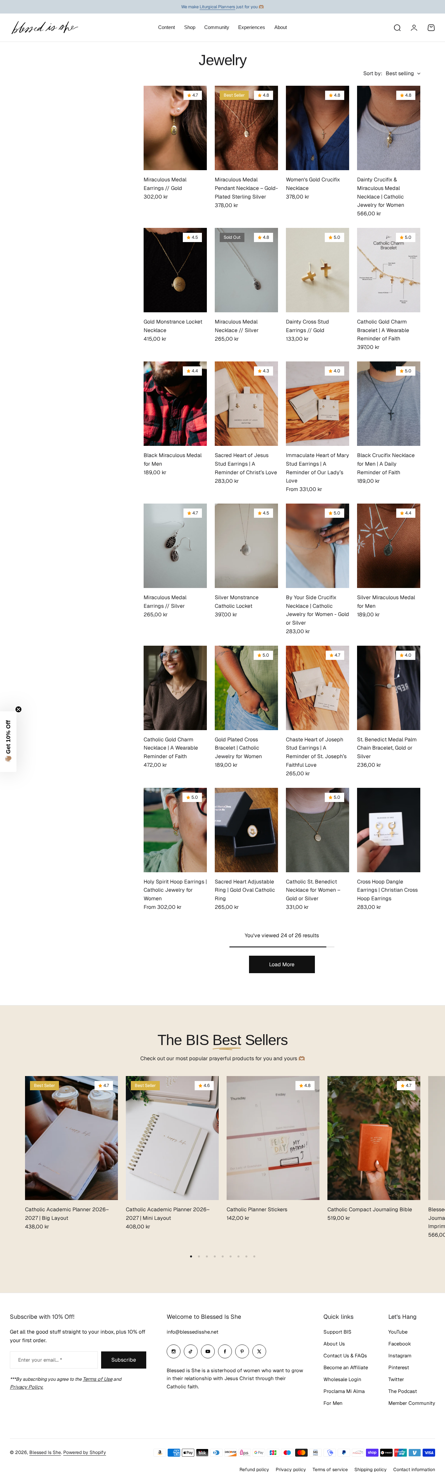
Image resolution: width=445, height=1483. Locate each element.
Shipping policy (370, 1469)
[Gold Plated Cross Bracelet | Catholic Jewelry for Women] (246, 688)
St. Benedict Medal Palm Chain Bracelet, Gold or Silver (387, 748)
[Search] (397, 27)
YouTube (397, 1332)
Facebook (399, 1344)
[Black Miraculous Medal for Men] (175, 403)
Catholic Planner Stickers (257, 1209)
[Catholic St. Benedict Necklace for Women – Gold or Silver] (317, 830)
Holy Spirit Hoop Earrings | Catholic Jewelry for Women (175, 890)
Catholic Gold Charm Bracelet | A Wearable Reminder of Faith (383, 330)
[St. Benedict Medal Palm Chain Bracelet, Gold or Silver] (388, 688)
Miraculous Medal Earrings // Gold (165, 184)
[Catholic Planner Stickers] (273, 1138)
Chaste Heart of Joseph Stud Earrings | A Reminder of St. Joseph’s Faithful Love (316, 752)
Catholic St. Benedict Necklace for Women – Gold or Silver (313, 890)
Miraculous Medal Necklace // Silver (237, 326)
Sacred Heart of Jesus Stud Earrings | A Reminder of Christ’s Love (246, 464)
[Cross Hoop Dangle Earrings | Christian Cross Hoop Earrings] (388, 830)
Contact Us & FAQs (345, 1355)
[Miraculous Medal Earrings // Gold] (175, 128)
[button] (191, 1256)
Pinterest (398, 1367)
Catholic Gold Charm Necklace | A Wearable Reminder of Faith (171, 748)
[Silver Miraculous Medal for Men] (388, 546)
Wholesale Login (342, 1379)
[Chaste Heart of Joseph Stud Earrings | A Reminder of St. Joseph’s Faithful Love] (317, 688)
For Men (333, 1403)
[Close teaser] (18, 709)
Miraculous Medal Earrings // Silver (165, 601)
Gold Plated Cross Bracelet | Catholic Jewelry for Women (238, 748)
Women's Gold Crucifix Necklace (313, 184)
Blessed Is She (45, 1452)
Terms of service (330, 1469)
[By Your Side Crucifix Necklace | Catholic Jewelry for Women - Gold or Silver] (317, 546)
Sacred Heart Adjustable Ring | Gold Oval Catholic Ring (245, 890)
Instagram (399, 1355)
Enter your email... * (40, 1360)
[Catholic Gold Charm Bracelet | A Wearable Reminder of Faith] (388, 270)
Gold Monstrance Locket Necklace (173, 326)
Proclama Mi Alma (344, 1391)
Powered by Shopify (84, 1452)
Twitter (396, 1379)
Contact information (414, 1469)
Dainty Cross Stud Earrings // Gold (307, 326)
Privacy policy (291, 1469)
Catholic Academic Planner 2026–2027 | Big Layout (67, 1213)
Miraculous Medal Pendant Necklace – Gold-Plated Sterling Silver (246, 188)
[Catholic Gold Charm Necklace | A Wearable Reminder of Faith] (175, 688)
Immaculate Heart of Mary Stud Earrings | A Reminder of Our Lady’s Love (317, 468)
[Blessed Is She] (44, 27)
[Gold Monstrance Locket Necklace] (175, 270)
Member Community (411, 1403)
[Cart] (431, 27)
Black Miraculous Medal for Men (173, 459)
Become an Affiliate (345, 1367)
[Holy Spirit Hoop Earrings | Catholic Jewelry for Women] (175, 830)
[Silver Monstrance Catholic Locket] (246, 546)
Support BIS (337, 1332)
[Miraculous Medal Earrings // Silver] (175, 546)
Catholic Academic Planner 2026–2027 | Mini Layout (167, 1213)
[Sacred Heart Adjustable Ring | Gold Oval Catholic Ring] (246, 830)
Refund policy (254, 1469)
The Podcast (402, 1391)
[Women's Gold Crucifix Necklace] (317, 128)
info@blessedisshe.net (192, 1332)
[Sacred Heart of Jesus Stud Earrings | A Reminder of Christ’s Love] (246, 403)
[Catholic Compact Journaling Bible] (373, 1138)
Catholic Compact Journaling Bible (369, 1209)
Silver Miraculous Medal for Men (386, 601)
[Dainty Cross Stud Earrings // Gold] (317, 270)
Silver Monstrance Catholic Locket (237, 601)
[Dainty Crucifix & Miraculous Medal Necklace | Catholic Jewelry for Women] (388, 128)
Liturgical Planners (217, 7)
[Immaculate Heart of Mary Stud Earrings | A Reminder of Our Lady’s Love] (317, 403)
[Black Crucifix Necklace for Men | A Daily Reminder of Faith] (388, 403)
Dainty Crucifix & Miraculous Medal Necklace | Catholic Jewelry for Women (380, 192)
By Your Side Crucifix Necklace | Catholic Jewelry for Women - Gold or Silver (317, 610)
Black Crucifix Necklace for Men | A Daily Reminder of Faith (386, 464)
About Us (334, 1344)
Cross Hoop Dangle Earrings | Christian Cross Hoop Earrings (387, 890)
